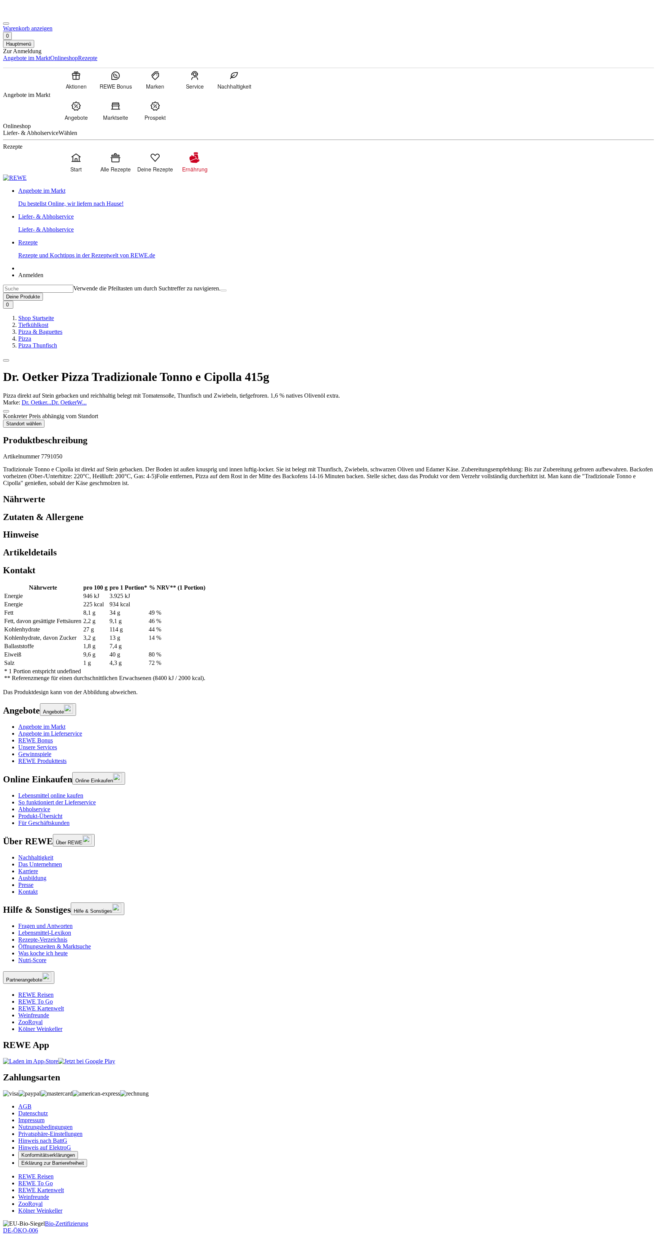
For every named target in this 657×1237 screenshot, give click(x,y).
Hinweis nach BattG (42, 1140)
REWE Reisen (36, 994)
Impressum (31, 1120)
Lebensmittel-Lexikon (44, 932)
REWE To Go (35, 1001)
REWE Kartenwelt (41, 1008)
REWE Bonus (35, 740)
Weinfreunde (33, 1015)
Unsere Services (37, 747)
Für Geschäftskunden (44, 823)
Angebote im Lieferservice (50, 733)
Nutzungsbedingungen (45, 1127)
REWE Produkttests (42, 761)
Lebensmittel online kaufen (50, 795)
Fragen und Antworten (45, 926)
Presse (25, 885)
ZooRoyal (30, 1022)
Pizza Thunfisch (37, 345)
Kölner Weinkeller (40, 1029)
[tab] (328, 499)
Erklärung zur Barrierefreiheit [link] (52, 1163)
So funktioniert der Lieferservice (57, 802)
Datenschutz (33, 1113)
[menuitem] (76, 80)
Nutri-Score (32, 960)
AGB (25, 1106)
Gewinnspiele (34, 754)
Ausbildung (32, 878)
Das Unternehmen (40, 864)
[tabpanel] (328, 633)
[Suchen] (224, 290)
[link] (336, 197)
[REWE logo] (15, 177)
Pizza (24, 338)
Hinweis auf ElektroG (44, 1147)
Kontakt (28, 891)
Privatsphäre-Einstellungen (50, 1134)
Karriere (28, 871)
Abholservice (34, 809)
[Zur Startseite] (29, 14)
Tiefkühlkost (33, 325)
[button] (6, 360)
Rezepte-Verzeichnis (42, 939)
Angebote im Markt (41, 726)
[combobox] (38, 289)
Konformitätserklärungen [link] (48, 1155)
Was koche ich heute (43, 953)
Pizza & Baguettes (40, 331)
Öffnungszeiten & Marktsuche (54, 946)
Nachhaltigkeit (35, 857)
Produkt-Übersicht (40, 816)
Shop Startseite (36, 318)
